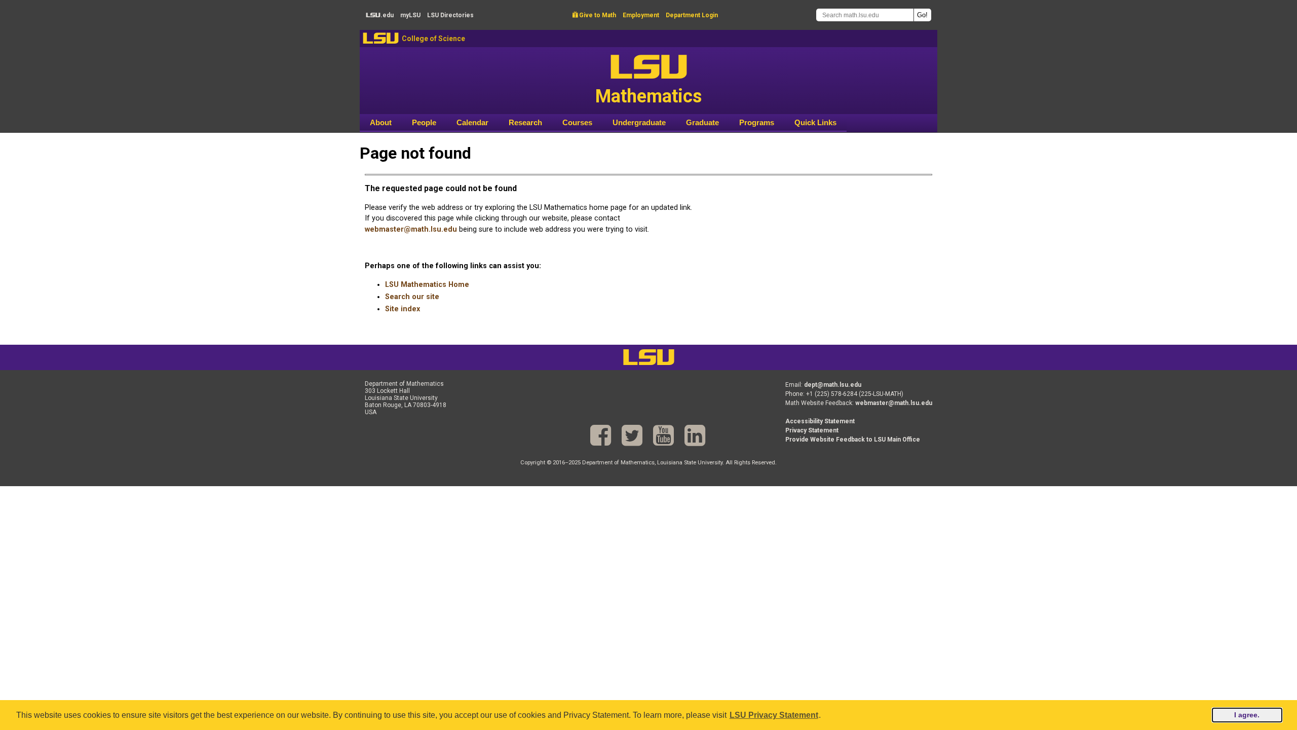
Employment (641, 15)
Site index (402, 309)
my (410, 15)
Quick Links (815, 122)
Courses (577, 122)
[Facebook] (600, 435)
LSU (380, 38)
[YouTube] (663, 435)
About (381, 122)
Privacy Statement (811, 430)
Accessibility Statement (820, 421)
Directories (450, 15)
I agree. (1247, 715)
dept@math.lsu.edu (832, 384)
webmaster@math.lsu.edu (411, 229)
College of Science (433, 38)
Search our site (412, 297)
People (424, 122)
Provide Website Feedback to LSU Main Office (852, 439)
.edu (380, 15)
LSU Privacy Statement (774, 715)
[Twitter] (632, 435)
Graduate (702, 122)
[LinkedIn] (694, 435)
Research (525, 122)
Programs (756, 122)
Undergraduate (639, 122)
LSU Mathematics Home (427, 284)
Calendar (472, 122)
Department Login (692, 15)
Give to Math (594, 15)
